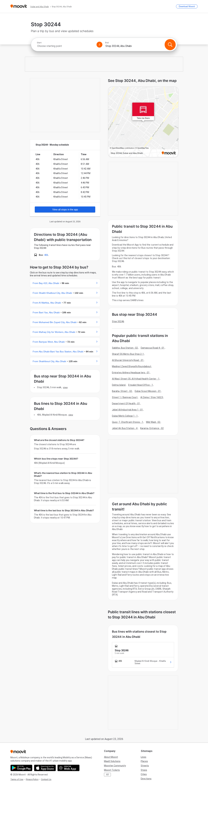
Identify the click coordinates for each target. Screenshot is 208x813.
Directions (146, 778)
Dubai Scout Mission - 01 (148, 391)
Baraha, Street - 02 (122, 391)
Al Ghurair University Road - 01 (127, 360)
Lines (143, 757)
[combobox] (65, 46)
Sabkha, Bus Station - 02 (125, 347)
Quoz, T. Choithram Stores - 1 (127, 422)
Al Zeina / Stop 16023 (151, 397)
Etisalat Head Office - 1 (140, 385)
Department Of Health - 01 (126, 403)
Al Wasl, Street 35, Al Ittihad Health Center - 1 (135, 378)
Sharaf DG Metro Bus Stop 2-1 (128, 354)
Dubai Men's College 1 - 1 (125, 416)
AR (107, 774)
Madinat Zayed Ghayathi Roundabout (131, 366)
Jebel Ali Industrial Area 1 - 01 (127, 409)
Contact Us (46, 779)
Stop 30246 (118, 321)
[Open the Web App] (68, 768)
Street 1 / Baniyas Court (124, 397)
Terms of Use (16, 779)
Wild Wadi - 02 (153, 422)
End (107, 43)
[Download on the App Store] (45, 768)
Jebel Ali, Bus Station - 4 (124, 428)
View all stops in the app (65, 209)
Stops (144, 770)
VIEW (65, 387)
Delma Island (118, 385)
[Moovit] (18, 6)
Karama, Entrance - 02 (152, 428)
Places (144, 761)
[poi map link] (143, 122)
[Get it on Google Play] (21, 768)
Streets (145, 765)
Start (39, 43)
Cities (144, 774)
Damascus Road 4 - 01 (152, 347)
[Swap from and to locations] (99, 45)
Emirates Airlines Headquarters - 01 (131, 372)
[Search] (170, 44)
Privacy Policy (32, 779)
